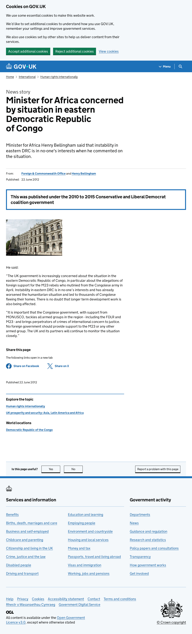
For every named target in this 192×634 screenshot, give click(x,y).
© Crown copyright (171, 622)
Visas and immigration (84, 565)
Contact (94, 599)
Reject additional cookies (74, 51)
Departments (140, 514)
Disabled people (18, 565)
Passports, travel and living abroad (94, 556)
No (77, 469)
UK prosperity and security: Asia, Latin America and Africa (45, 413)
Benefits (12, 514)
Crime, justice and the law (26, 556)
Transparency (140, 556)
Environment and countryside (90, 531)
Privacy (22, 599)
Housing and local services (88, 540)
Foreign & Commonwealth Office (43, 173)
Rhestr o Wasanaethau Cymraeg (30, 604)
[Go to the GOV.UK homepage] (21, 66)
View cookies (109, 51)
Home (10, 77)
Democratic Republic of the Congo (29, 430)
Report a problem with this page (157, 469)
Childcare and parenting (24, 540)
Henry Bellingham (84, 173)
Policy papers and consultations (154, 548)
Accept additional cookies (28, 51)
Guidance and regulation (148, 531)
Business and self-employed (27, 531)
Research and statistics (148, 540)
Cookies (38, 599)
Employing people (81, 523)
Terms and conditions (120, 599)
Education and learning (85, 514)
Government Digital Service (79, 604)
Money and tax (79, 548)
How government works (148, 565)
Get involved (139, 573)
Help (10, 599)
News (134, 523)
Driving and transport (22, 573)
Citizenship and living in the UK (29, 548)
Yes (54, 469)
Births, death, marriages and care (31, 523)
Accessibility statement (66, 599)
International (27, 77)
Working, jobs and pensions (89, 573)
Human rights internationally (59, 77)
